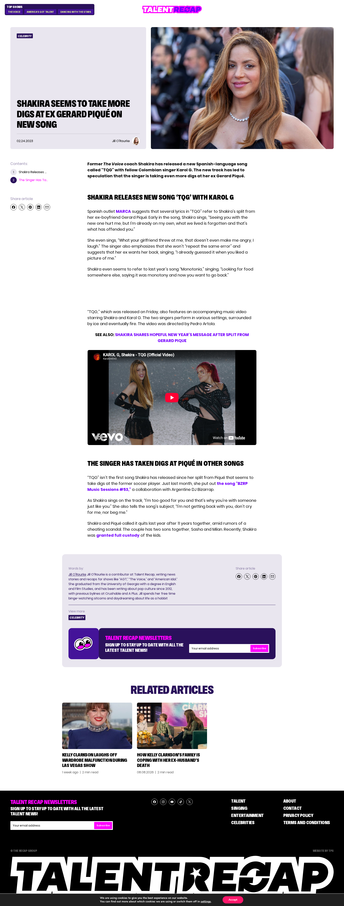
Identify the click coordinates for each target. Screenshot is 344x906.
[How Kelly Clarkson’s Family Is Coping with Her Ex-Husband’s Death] (172, 726)
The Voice (14, 12)
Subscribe (259, 648)
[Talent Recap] (172, 9)
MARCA (123, 211)
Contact (292, 808)
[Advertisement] (171, 293)
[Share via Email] (47, 207)
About (289, 801)
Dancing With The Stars (75, 12)
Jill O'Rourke (77, 574)
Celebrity (25, 36)
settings (206, 901)
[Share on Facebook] (13, 207)
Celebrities (242, 822)
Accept (233, 900)
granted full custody (118, 535)
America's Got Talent (40, 12)
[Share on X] (22, 207)
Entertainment (247, 815)
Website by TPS (323, 850)
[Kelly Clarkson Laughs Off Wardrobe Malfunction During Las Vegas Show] (97, 726)
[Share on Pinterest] (30, 207)
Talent (238, 801)
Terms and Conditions (306, 822)
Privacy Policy (298, 815)
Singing (239, 808)
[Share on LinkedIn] (38, 207)
